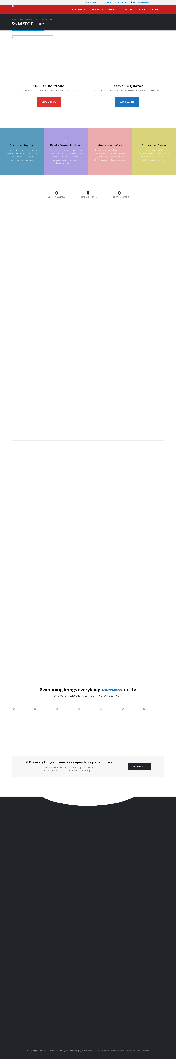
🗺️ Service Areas (121, 2)
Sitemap (145, 1050)
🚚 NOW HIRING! (91, 2)
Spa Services (97, 9)
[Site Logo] (29, 9)
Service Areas (158, 947)
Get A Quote (139, 766)
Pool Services (78, 9)
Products (113, 9)
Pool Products (158, 926)
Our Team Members (156, 943)
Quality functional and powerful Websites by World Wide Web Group (109, 1050)
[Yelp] (162, 2)
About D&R (159, 939)
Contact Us (20, 926)
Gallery (128, 9)
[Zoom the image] (22, 709)
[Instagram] (158, 2)
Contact (141, 9)
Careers (161, 951)
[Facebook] (153, 2)
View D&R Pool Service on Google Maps (88, 1036)
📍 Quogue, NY (106, 2)
